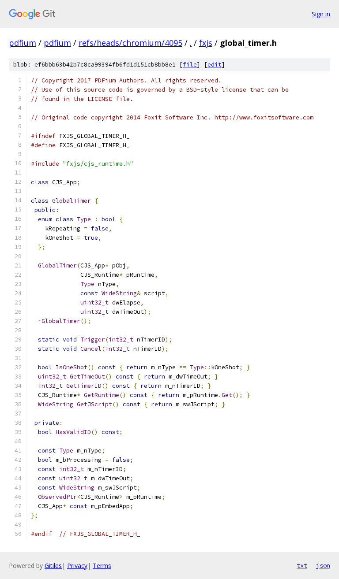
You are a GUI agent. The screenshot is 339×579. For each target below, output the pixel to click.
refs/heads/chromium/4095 (130, 42)
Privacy (77, 565)
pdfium (22, 42)
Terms (102, 565)
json (323, 565)
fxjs (205, 42)
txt (302, 565)
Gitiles (53, 565)
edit (214, 64)
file (190, 64)
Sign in (321, 14)
